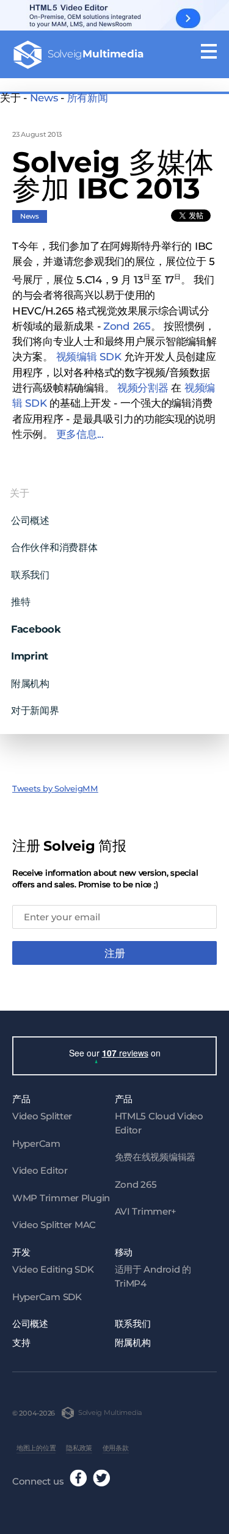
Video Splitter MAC (54, 1224)
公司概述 (30, 520)
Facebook (36, 629)
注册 (114, 953)
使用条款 (116, 1448)
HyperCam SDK (47, 1297)
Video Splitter (42, 1116)
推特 (20, 601)
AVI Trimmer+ (146, 1211)
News (44, 98)
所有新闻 (87, 98)
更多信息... (80, 434)
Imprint (29, 656)
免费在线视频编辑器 (155, 1157)
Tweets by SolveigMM (55, 788)
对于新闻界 (35, 710)
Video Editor (40, 1170)
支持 (21, 1342)
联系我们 (30, 575)
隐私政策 (79, 1448)
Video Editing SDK (52, 1269)
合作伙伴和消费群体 (54, 547)
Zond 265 (136, 1184)
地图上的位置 (36, 1448)
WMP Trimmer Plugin (61, 1198)
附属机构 (30, 683)
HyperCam (36, 1143)
